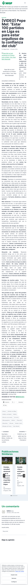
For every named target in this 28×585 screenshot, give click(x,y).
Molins (13, 420)
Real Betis (5, 423)
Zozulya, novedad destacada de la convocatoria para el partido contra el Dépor (6, 475)
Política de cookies (19, 571)
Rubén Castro (18, 423)
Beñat (15, 414)
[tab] (12, 495)
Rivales (11, 423)
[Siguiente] (24, 475)
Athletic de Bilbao (12, 411)
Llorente (16, 417)
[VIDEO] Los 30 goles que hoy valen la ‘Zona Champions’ (21, 436)
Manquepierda (6, 420)
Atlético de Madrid (6, 414)
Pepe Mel (19, 420)
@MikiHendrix (20, 397)
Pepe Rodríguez (7, 488)
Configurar (14, 581)
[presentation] (7, 460)
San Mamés (16, 426)
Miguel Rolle (6, 49)
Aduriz (4, 411)
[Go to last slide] (4, 475)
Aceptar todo (14, 574)
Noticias (4, 17)
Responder (5, 531)
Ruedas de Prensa (6, 426)
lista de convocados (7, 417)
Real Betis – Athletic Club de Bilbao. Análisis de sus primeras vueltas (7, 437)
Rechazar (14, 578)
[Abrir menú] (25, 3)
